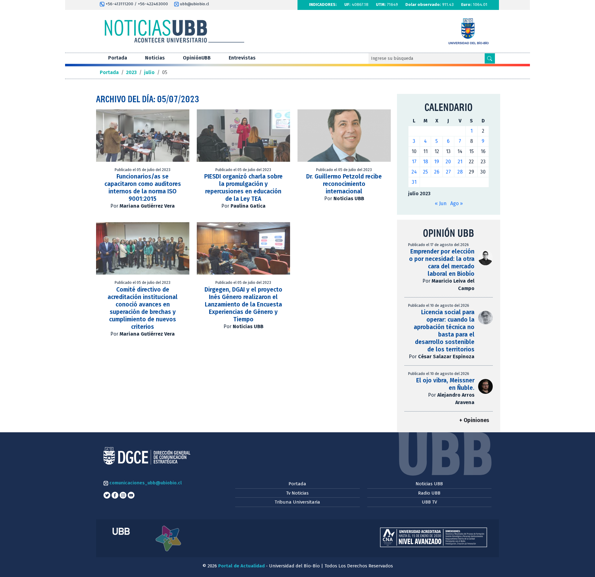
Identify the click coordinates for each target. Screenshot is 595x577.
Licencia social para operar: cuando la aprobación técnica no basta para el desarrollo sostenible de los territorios (444, 331)
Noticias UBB (429, 484)
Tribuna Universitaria (297, 502)
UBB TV (429, 502)
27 (448, 172)
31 (414, 182)
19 (436, 162)
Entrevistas (242, 58)
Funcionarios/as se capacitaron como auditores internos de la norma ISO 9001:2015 (142, 187)
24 (414, 172)
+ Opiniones (474, 420)
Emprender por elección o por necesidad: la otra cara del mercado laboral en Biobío (441, 262)
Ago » (456, 203)
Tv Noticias (297, 493)
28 (460, 172)
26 (436, 172)
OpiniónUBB (197, 58)
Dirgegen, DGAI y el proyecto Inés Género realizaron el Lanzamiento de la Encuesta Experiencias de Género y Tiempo (243, 304)
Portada (117, 58)
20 (448, 162)
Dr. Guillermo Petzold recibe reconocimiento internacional (344, 184)
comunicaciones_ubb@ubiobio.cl (145, 483)
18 (425, 162)
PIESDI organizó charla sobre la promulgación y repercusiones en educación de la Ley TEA (243, 187)
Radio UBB (429, 493)
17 (414, 162)
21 (460, 162)
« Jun (441, 203)
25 (425, 172)
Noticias (155, 58)
